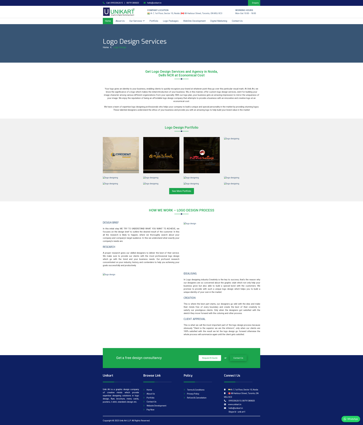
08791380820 (132, 3)
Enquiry (255, 3)
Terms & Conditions (195, 390)
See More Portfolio (181, 191)
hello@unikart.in (154, 3)
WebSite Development (194, 21)
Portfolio (153, 21)
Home (108, 21)
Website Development (156, 406)
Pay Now (150, 410)
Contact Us (237, 21)
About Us (120, 21)
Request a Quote (210, 358)
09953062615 (116, 3)
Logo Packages (171, 21)
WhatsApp (352, 419)
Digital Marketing (218, 21)
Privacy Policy (193, 394)
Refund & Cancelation (196, 398)
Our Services (135, 21)
